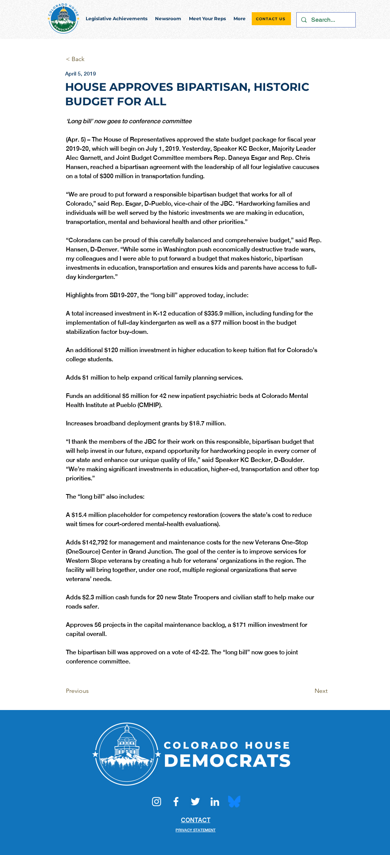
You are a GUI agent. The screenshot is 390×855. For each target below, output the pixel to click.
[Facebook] (176, 801)
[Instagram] (156, 801)
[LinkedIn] (215, 801)
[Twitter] (195, 801)
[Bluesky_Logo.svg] (234, 801)
